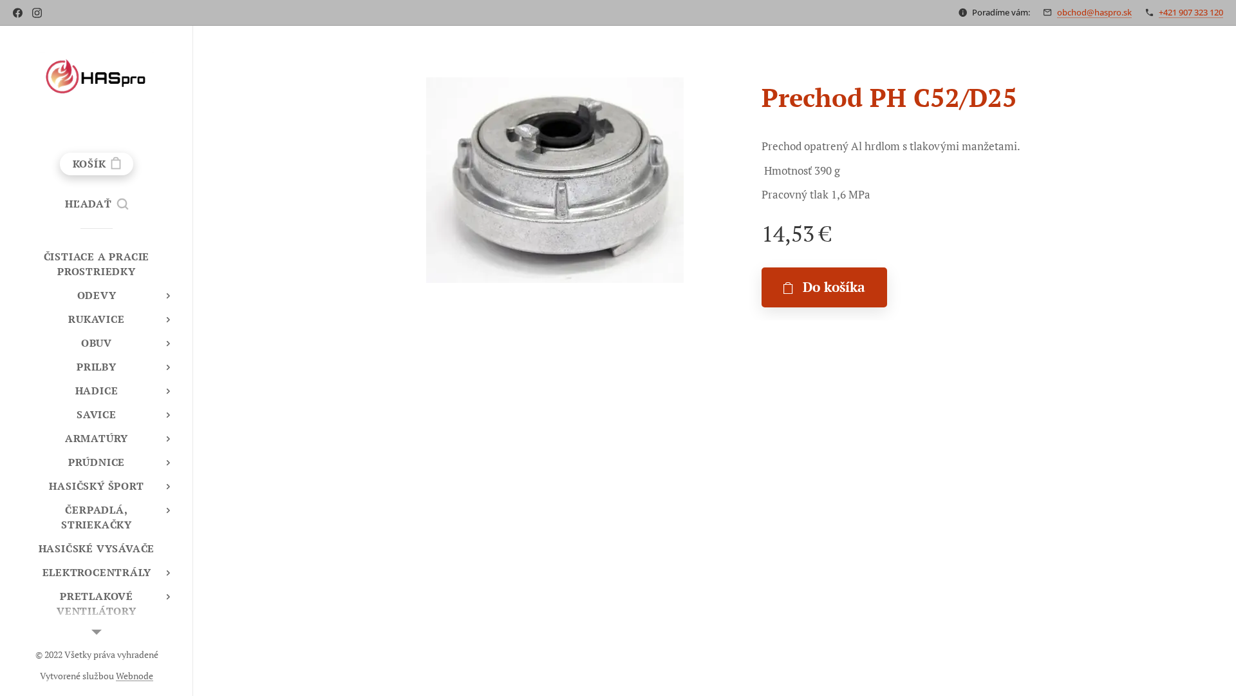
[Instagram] (37, 13)
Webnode (134, 676)
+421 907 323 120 (1191, 12)
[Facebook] (18, 13)
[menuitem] (96, 264)
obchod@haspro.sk (1094, 12)
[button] (97, 203)
